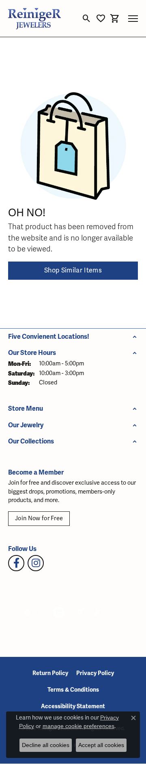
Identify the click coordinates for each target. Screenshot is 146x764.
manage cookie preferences (78, 726)
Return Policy (50, 673)
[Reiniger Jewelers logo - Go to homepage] (34, 18)
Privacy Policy (95, 673)
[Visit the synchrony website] (108, 612)
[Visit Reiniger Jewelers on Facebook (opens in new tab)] (16, 563)
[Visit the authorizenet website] (59, 612)
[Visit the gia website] (33, 612)
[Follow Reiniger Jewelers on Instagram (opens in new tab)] (36, 563)
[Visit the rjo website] (81, 612)
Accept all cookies (101, 745)
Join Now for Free (39, 518)
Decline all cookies (45, 745)
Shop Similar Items (73, 270)
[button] (87, 19)
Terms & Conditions (73, 689)
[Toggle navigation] (133, 18)
